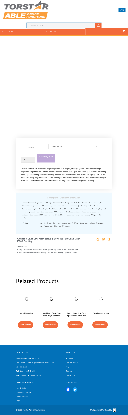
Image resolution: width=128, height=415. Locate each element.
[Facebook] (68, 389)
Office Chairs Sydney (55, 253)
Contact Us (70, 376)
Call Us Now (50, 32)
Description (52, 198)
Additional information (70, 198)
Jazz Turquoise (64, 226)
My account (7, 32)
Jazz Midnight (90, 223)
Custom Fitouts (72, 363)
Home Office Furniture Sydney (34, 253)
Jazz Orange (44, 226)
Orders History (22, 397)
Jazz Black (52, 223)
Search (98, 25)
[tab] (52, 198)
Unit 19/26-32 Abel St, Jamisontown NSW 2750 (35, 363)
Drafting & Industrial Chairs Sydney (39, 250)
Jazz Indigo (80, 223)
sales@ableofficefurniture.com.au (28, 376)
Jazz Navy (99, 223)
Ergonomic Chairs (60, 250)
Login (18, 401)
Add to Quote (45, 157)
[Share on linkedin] (109, 239)
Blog (67, 367)
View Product (25, 325)
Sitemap (69, 371)
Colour (31, 148)
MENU (122, 10)
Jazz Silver (54, 226)
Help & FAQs (21, 388)
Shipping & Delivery (23, 392)
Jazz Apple (44, 223)
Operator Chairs (70, 253)
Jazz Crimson (62, 223)
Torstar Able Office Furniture (27, 359)
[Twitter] (75, 389)
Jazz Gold (71, 223)
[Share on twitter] (103, 239)
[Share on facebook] (98, 239)
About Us (70, 359)
